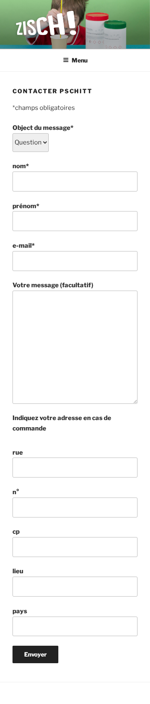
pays (19, 611)
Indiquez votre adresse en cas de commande (61, 423)
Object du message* (42, 128)
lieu (17, 571)
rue (17, 452)
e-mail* (23, 245)
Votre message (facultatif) (52, 285)
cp (16, 531)
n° (15, 492)
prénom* (25, 206)
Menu (80, 60)
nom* (20, 166)
